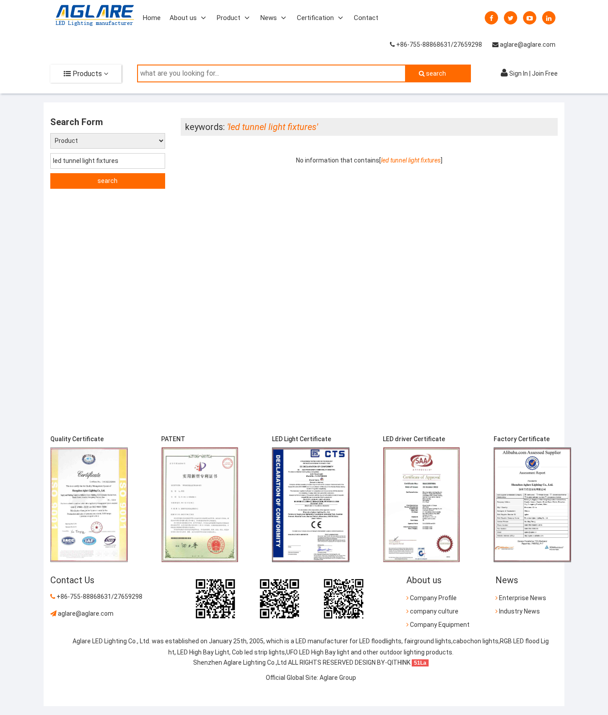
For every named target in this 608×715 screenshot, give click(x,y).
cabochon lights (476, 641)
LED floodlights (379, 641)
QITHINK (398, 662)
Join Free (545, 73)
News (268, 18)
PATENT (173, 439)
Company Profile (433, 597)
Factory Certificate (522, 439)
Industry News (519, 611)
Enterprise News (522, 597)
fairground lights (427, 641)
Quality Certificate (77, 439)
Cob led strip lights (258, 652)
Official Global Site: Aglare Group (311, 677)
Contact (366, 18)
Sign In (518, 73)
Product (228, 18)
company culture (433, 611)
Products (86, 73)
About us (183, 18)
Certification (315, 18)
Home (152, 18)
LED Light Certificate (301, 439)
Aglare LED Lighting (100, 641)
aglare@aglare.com (527, 44)
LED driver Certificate (414, 439)
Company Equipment (439, 624)
